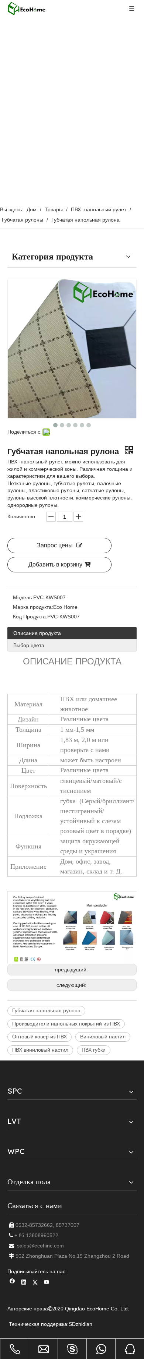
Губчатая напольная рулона (46, 1010)
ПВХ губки (94, 1050)
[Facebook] (12, 1283)
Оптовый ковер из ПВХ (39, 1036)
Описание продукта (37, 633)
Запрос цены (55, 545)
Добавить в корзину (55, 564)
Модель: (23, 597)
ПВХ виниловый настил (40, 1050)
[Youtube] (46, 1283)
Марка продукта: (33, 607)
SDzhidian (80, 1324)
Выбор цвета (28, 645)
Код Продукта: (30, 617)
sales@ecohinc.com (40, 1246)
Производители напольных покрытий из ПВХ (66, 1024)
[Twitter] (35, 1283)
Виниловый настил (103, 1036)
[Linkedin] (23, 1283)
